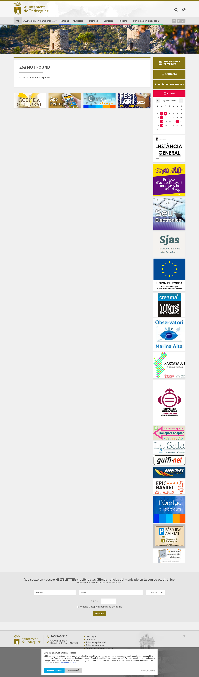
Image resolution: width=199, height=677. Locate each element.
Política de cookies (95, 645)
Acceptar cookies (54, 670)
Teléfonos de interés (170, 84)
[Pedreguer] (31, 8)
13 (169, 117)
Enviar (98, 613)
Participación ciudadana (146, 21)
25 (161, 125)
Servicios (109, 21)
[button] (176, 9)
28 (173, 125)
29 (177, 125)
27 (169, 125)
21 (173, 121)
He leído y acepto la (101, 606)
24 (157, 125)
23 (181, 121)
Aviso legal (91, 636)
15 (177, 117)
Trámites (93, 21)
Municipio (78, 21)
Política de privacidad (96, 642)
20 (169, 121)
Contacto (170, 74)
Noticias (64, 21)
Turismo (123, 21)
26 (165, 125)
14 (173, 117)
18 (161, 121)
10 (157, 117)
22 (177, 121)
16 (181, 117)
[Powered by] (180, 636)
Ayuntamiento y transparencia (39, 21)
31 (157, 129)
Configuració (73, 670)
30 (181, 125)
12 (165, 117)
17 (157, 121)
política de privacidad (111, 606)
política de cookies (68, 663)
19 (165, 121)
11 (161, 117)
